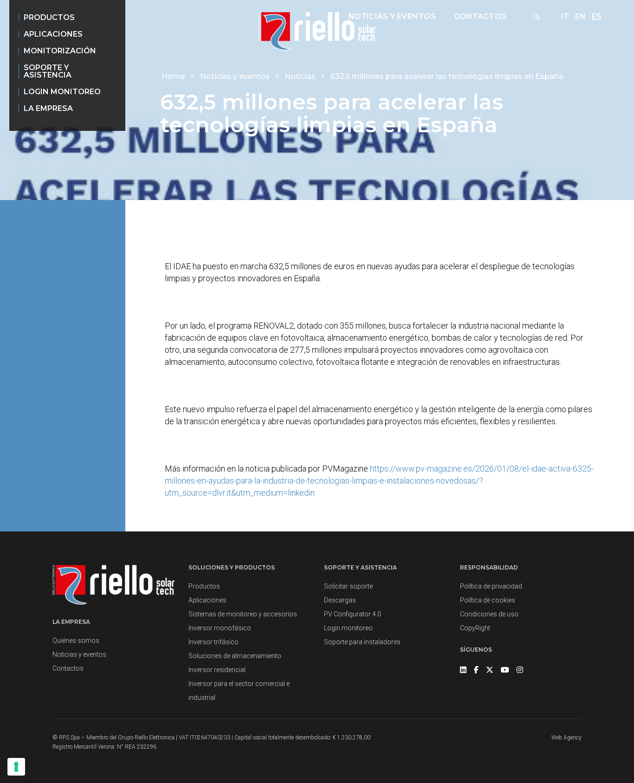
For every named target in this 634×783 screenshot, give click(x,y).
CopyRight (475, 628)
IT (565, 16)
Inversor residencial (217, 669)
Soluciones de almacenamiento (234, 656)
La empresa (48, 108)
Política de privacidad (491, 586)
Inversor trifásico (213, 642)
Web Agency (566, 737)
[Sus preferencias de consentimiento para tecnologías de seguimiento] (16, 767)
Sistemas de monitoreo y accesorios (242, 614)
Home (174, 76)
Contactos (480, 16)
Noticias (301, 76)
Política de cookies (487, 600)
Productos (49, 17)
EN (580, 16)
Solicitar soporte (348, 586)
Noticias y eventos (392, 16)
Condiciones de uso (489, 614)
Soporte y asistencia (47, 71)
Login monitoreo (62, 91)
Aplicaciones (53, 34)
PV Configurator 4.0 (352, 614)
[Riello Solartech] (316, 31)
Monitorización (60, 50)
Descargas (340, 600)
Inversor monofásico (219, 628)
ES (597, 16)
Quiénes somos (75, 640)
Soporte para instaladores (362, 642)
